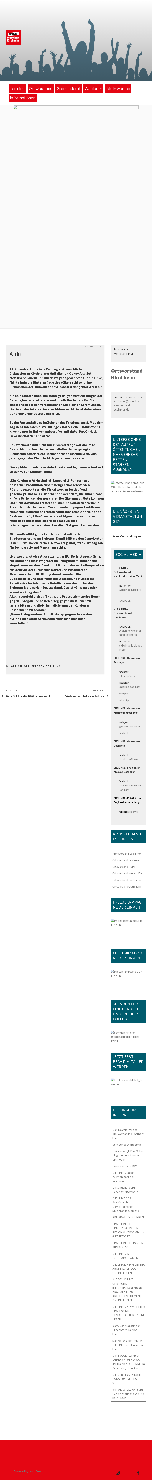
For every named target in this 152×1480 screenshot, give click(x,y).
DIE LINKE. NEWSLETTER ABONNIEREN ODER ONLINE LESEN (128, 1268)
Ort (27, 666)
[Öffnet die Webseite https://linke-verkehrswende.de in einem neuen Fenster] (128, 490)
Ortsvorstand (40, 88)
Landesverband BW (124, 1166)
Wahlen (91, 88)
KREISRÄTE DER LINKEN (128, 1217)
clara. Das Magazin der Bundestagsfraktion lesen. (126, 1330)
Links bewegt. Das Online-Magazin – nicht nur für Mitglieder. (128, 1155)
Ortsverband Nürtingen (126, 880)
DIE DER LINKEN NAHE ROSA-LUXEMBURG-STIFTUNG (126, 1379)
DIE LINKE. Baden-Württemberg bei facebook (123, 1177)
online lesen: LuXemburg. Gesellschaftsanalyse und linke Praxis (128, 1394)
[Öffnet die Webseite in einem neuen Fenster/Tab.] (128, 1088)
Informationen (22, 98)
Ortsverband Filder (123, 866)
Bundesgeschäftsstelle (127, 1144)
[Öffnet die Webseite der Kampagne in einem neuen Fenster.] (128, 930)
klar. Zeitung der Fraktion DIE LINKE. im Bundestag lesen (128, 1345)
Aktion (16, 666)
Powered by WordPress (28, 1471)
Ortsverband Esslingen (126, 860)
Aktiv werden (118, 88)
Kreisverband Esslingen (126, 853)
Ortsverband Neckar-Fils (127, 873)
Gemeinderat (68, 88)
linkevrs (133, 811)
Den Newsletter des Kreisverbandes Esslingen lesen (128, 1134)
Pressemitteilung (46, 666)
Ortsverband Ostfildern (126, 886)
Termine (17, 88)
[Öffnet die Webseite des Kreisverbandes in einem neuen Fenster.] (128, 1038)
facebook (125, 600)
